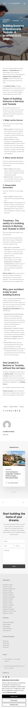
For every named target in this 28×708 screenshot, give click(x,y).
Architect (6, 19)
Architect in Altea (7, 591)
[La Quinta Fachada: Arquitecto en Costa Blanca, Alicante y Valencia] (11, 3)
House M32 (6, 645)
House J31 (5, 641)
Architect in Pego (7, 601)
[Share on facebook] (3, 411)
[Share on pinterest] (9, 411)
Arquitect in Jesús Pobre (9, 611)
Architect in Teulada (8, 605)
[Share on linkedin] (11, 411)
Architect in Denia (7, 586)
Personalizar (14, 700)
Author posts (5, 434)
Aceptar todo (14, 696)
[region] (14, 693)
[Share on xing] (17, 411)
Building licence (13, 406)
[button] (24, 3)
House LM (5, 647)
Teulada (11, 70)
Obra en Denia (18, 457)
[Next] (20, 502)
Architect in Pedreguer (9, 597)
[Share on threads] (7, 411)
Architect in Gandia (8, 599)
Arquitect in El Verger (8, 609)
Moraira (17, 70)
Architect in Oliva (7, 607)
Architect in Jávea (7, 584)
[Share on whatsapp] (13, 411)
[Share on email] (19, 411)
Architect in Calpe (7, 603)
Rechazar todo (14, 704)
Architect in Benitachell (9, 589)
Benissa (5, 70)
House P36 (6, 643)
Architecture (6, 20)
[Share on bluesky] (15, 411)
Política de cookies (11, 692)
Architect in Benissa (8, 595)
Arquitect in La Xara (8, 613)
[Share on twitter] (5, 411)
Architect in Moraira (8, 593)
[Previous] (7, 502)
